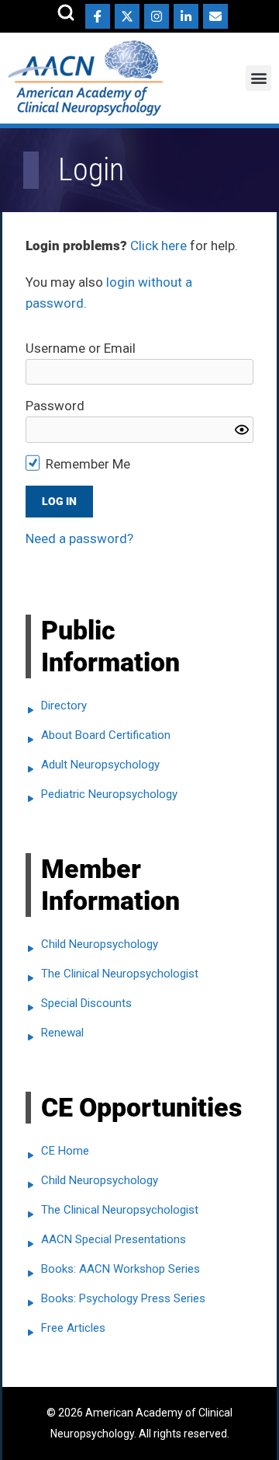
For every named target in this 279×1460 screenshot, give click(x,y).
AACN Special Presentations (113, 1239)
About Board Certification (105, 735)
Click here (158, 245)
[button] (258, 78)
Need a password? (79, 538)
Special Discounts (86, 1003)
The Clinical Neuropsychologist (119, 974)
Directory (64, 706)
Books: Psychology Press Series (123, 1298)
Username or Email (81, 348)
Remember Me (88, 464)
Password (55, 405)
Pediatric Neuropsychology (109, 794)
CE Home (65, 1151)
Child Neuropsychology (99, 944)
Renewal (62, 1033)
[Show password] (241, 429)
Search (66, 12)
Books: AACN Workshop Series (120, 1269)
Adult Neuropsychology (100, 765)
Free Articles (73, 1328)
